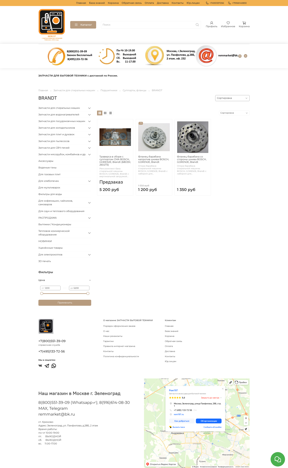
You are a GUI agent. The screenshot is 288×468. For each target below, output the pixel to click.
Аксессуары (45, 161)
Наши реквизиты (112, 336)
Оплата (149, 3)
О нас (106, 331)
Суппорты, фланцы (134, 90)
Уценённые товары (50, 247)
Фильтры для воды (50, 194)
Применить (65, 302)
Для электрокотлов (50, 254)
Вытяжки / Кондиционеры (54, 224)
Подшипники (108, 90)
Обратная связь (132, 3)
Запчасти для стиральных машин (74, 90)
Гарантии (108, 341)
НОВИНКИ (45, 241)
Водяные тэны (47, 167)
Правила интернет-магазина (119, 346)
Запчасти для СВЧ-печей (53, 147)
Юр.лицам (193, 3)
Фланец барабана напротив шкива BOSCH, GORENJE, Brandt (153, 159)
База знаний (97, 3)
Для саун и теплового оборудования (61, 211)
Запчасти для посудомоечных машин (61, 121)
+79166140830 (239, 3)
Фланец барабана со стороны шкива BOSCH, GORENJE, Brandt (191, 159)
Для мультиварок (49, 187)
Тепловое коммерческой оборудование (54, 233)
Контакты (178, 3)
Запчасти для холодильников (56, 127)
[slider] (41, 293)
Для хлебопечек (48, 181)
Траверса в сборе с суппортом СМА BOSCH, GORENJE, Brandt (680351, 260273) (115, 160)
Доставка (163, 3)
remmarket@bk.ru (56, 414)
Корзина (113, 3)
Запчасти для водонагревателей (58, 114)
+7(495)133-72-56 (51, 351)
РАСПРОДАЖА (47, 217)
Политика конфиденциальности (121, 356)
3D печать (44, 261)
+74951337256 (217, 3)
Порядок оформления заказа (119, 326)
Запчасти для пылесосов (53, 141)
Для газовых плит (49, 174)
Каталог (86, 24)
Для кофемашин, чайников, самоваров (55, 202)
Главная (81, 3)
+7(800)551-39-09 (52, 341)
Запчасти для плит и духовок (56, 134)
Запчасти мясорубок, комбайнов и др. (62, 154)
